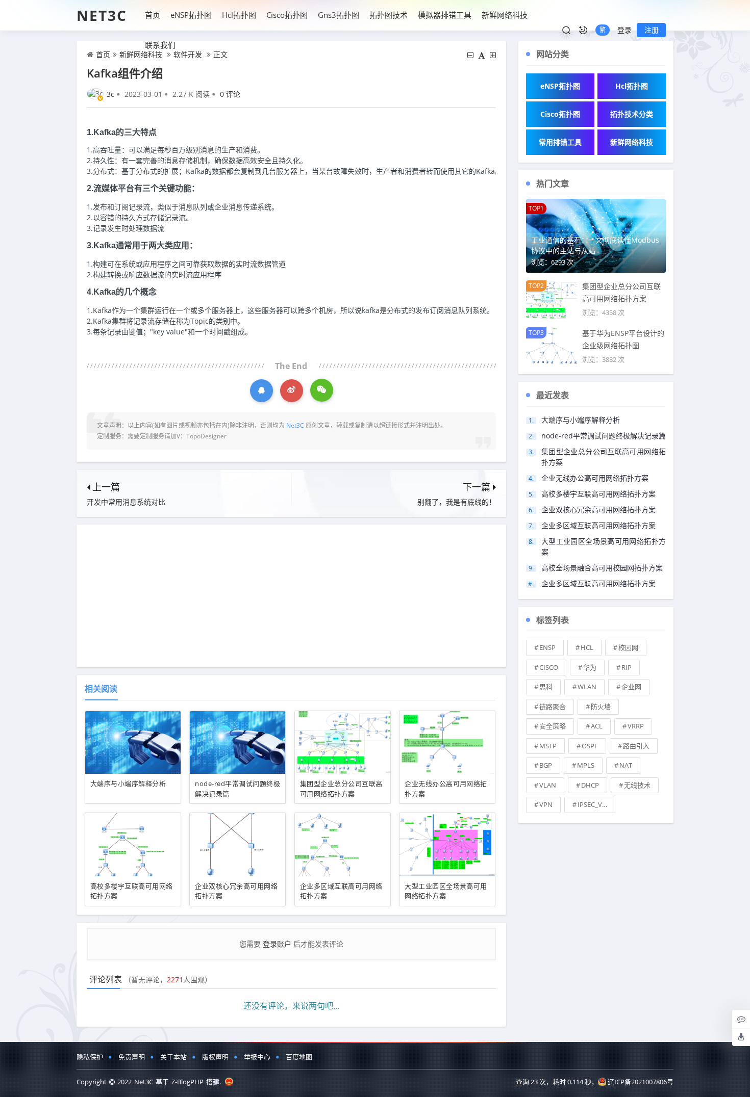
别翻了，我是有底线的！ (456, 502)
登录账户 (277, 944)
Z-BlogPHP (187, 1081)
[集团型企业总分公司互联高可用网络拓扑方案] (551, 298)
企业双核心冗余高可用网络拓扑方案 (598, 509)
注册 (651, 30)
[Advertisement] (291, 596)
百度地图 (299, 1056)
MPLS (585, 765)
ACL (597, 725)
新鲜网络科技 (505, 15)
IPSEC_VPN (594, 804)
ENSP (547, 647)
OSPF (590, 745)
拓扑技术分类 (631, 114)
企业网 (631, 686)
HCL (587, 647)
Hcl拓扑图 (239, 15)
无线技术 (637, 785)
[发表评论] (741, 1019)
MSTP (548, 745)
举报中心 (257, 1056)
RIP (626, 667)
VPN (546, 804)
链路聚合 (552, 706)
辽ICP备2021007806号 (640, 1081)
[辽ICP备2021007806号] (229, 1081)
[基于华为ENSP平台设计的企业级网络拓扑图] (551, 345)
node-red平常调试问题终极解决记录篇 (603, 435)
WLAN (587, 686)
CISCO (548, 667)
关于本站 (173, 1056)
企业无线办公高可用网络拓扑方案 (594, 478)
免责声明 (131, 1056)
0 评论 (230, 94)
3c (110, 94)
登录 (624, 30)
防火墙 (601, 706)
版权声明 (215, 1056)
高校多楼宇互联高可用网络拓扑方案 (598, 494)
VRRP (636, 725)
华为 (589, 667)
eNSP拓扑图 (191, 15)
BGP (545, 765)
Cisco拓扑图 (287, 15)
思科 (546, 686)
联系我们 (160, 45)
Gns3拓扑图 (338, 15)
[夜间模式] (583, 30)
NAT (625, 765)
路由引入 (636, 745)
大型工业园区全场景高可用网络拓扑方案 (446, 891)
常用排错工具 (560, 142)
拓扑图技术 (388, 15)
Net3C (102, 15)
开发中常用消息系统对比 (126, 502)
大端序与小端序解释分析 (128, 783)
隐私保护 (90, 1056)
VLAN (547, 785)
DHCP (590, 785)
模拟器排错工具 (444, 15)
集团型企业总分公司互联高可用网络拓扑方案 (341, 788)
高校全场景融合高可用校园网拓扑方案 (602, 567)
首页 (152, 15)
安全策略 (552, 725)
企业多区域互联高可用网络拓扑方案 (598, 525)
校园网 (628, 647)
